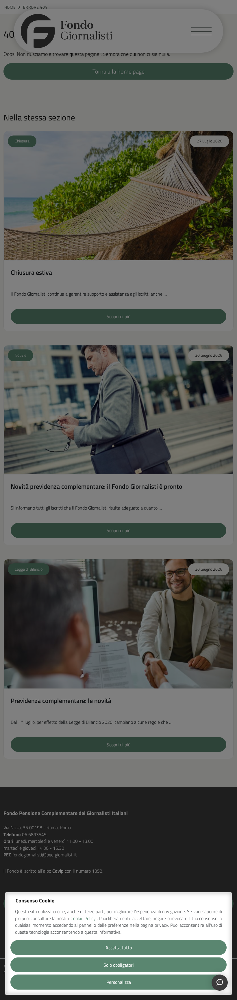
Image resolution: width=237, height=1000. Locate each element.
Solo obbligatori (118, 964)
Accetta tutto (118, 947)
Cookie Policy (84, 918)
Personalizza (118, 982)
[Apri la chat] (220, 983)
